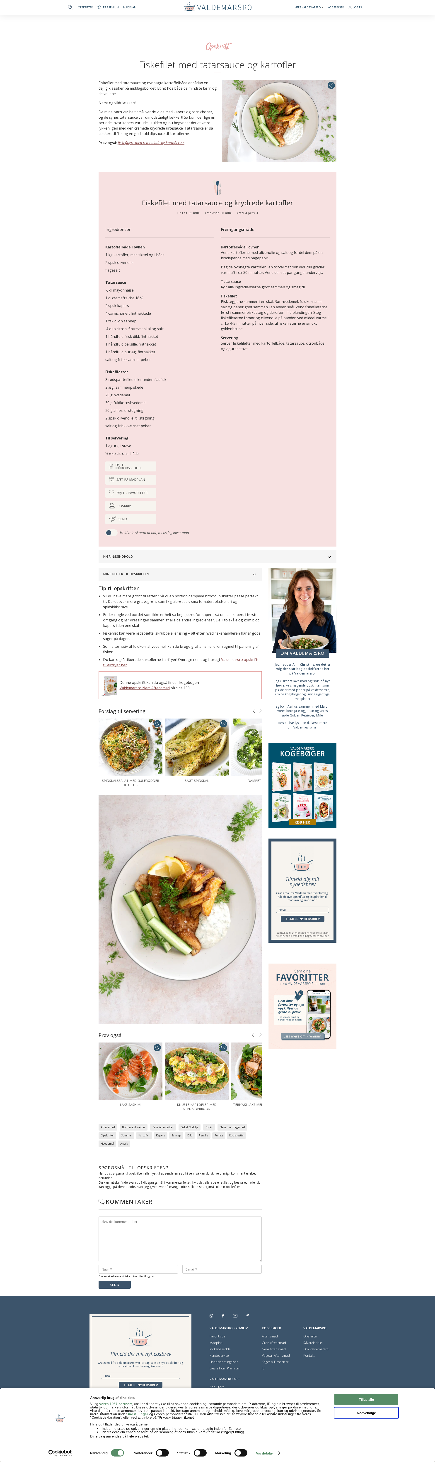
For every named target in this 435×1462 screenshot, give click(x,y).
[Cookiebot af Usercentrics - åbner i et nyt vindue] (60, 1453)
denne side (126, 1186)
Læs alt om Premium (225, 1368)
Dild (190, 1135)
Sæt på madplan (130, 479)
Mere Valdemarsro (308, 7)
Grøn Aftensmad (274, 1343)
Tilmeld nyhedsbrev (302, 919)
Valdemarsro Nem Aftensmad (145, 687)
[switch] (162, 1453)
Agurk (124, 1144)
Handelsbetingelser (224, 1362)
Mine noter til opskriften (126, 574)
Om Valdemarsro (316, 1349)
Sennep (176, 1135)
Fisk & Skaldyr (189, 1127)
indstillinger (138, 1414)
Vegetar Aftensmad (276, 1356)
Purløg (219, 1135)
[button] (254, 711)
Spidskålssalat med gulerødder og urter (130, 782)
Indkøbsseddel (220, 1349)
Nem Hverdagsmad (232, 1127)
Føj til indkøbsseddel (128, 466)
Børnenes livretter (133, 1127)
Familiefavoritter (163, 1127)
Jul (263, 1368)
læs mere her (320, 935)
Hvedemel (107, 1144)
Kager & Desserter (275, 1362)
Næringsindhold (118, 556)
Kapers (160, 1135)
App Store (217, 1387)
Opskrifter (85, 7)
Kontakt (309, 1356)
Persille (203, 1135)
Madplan (129, 7)
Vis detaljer (265, 1453)
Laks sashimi (130, 1104)
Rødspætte (236, 1135)
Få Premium (111, 7)
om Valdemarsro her (303, 727)
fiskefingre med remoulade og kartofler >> (151, 142)
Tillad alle (366, 1399)
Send (122, 519)
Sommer (126, 1135)
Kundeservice (219, 1356)
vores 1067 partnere (116, 1404)
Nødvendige (366, 1413)
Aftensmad (108, 1127)
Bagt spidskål (196, 780)
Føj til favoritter (131, 493)
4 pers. (250, 213)
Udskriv (124, 506)
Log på (357, 7)
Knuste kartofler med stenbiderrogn (197, 1106)
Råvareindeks (313, 1343)
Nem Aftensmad (274, 1349)
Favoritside (217, 1336)
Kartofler (144, 1135)
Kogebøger (336, 7)
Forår (209, 1127)
